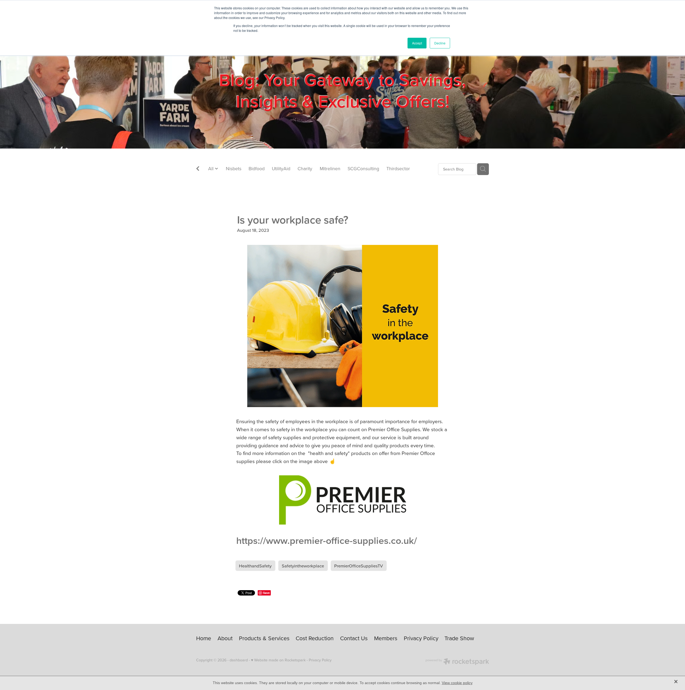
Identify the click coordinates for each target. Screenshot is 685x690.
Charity (305, 168)
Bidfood (257, 168)
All (211, 168)
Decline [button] (440, 43)
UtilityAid (281, 168)
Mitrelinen (330, 168)
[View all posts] (197, 169)
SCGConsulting (363, 168)
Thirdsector (398, 168)
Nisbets (233, 168)
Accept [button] (417, 43)
